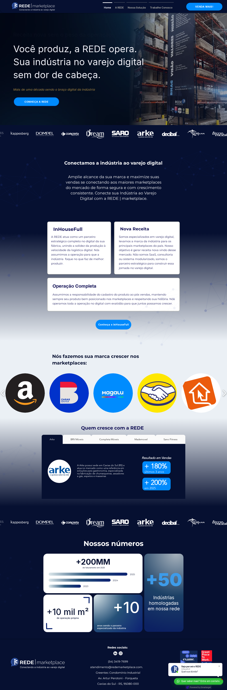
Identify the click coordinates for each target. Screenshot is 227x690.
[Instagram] (121, 653)
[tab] (52, 439)
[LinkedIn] (115, 653)
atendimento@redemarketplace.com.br (118, 667)
